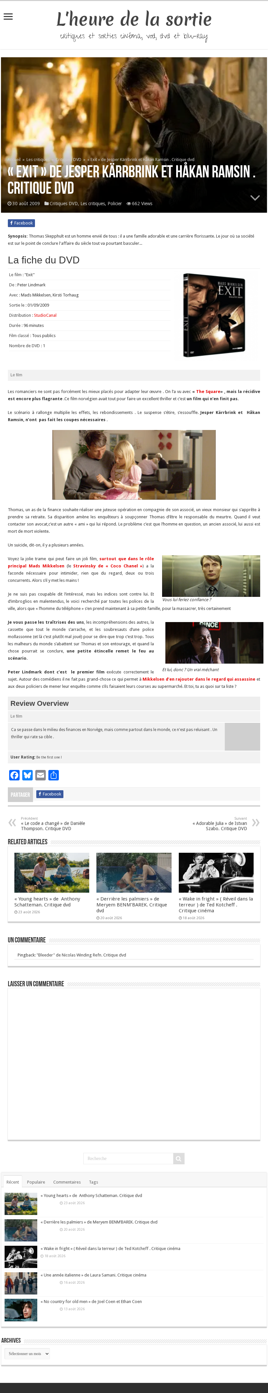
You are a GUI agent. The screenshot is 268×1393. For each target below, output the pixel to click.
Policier (115, 203)
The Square (207, 391)
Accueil (15, 159)
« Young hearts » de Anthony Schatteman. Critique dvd (47, 902)
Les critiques (38, 159)
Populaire (36, 1182)
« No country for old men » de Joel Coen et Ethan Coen (91, 1301)
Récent (13, 1182)
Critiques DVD (68, 159)
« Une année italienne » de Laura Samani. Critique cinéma (93, 1275)
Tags (93, 1182)
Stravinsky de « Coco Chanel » (107, 565)
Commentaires (67, 1182)
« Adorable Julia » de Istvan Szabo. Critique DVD (220, 823)
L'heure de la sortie (134, 19)
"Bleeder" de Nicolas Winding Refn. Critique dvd (81, 955)
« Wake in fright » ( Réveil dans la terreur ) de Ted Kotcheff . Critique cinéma (216, 905)
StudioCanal (45, 315)
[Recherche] (178, 1158)
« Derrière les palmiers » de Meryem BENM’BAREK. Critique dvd (131, 905)
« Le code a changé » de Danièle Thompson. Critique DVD (53, 823)
